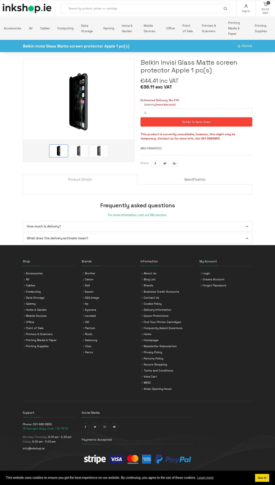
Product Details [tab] (80, 179)
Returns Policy (153, 358)
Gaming (108, 28)
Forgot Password (214, 285)
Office (170, 28)
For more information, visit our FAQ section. (137, 215)
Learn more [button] (205, 477)
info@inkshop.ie (34, 448)
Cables (45, 28)
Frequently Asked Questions (163, 328)
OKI (87, 322)
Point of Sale (188, 28)
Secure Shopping (155, 364)
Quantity (160, 104)
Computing (65, 28)
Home (247, 45)
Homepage (151, 340)
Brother (90, 273)
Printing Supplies (261, 28)
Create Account (213, 279)
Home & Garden (127, 28)
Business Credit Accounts (161, 291)
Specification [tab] (195, 179)
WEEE (147, 382)
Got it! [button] (262, 477)
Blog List (150, 279)
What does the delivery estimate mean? (57, 238)
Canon (89, 279)
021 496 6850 (42, 424)
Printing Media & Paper (234, 28)
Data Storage (87, 28)
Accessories (12, 28)
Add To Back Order (198, 122)
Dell (87, 285)
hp (86, 303)
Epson (89, 291)
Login (206, 273)
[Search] (225, 9)
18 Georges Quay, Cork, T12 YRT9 (45, 428)
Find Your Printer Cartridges (162, 322)
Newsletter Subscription (160, 346)
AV (30, 28)
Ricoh (88, 334)
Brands (148, 285)
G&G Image (92, 297)
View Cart (150, 376)
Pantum (90, 328)
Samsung (91, 340)
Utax (88, 346)
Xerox (89, 352)
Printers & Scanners (209, 28)
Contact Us (151, 297)
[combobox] (145, 8)
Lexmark (90, 316)
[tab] (137, 226)
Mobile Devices (149, 28)
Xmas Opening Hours (158, 389)
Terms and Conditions (158, 370)
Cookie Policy (153, 303)
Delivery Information (157, 310)
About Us (150, 273)
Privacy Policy (153, 352)
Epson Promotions (156, 316)
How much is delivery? (44, 226)
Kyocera (90, 310)
